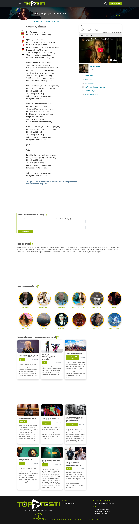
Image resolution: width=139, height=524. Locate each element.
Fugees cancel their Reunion (25, 460)
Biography (49, 21)
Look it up (88, 79)
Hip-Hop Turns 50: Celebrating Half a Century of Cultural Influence (49, 357)
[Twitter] (42, 516)
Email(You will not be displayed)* (62, 219)
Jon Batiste (23, 421)
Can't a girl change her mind (94, 87)
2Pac (44, 362)
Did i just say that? (91, 94)
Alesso (45, 465)
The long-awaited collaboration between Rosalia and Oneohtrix (74, 463)
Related (56, 21)
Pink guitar (88, 76)
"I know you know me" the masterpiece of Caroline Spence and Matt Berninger (74, 419)
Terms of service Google (102, 513)
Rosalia (69, 468)
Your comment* (22, 225)
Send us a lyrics (115, 3)
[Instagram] (40, 516)
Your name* (21, 219)
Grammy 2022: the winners (28, 418)
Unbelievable (89, 83)
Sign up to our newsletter (102, 509)
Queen (22, 360)
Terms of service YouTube (102, 511)
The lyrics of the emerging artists (104, 503)
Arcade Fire (46, 423)
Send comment (25, 231)
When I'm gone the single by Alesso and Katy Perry (51, 461)
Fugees (22, 464)
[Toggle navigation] (19, 3)
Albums (36, 21)
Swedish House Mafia (72, 357)
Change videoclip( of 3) (87, 35)
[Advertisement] (65, 196)
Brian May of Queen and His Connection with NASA (28, 356)
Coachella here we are (74, 353)
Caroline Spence (72, 425)
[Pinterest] (37, 516)
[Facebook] (34, 516)
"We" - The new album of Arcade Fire (50, 419)
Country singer (89, 91)
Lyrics (42, 21)
